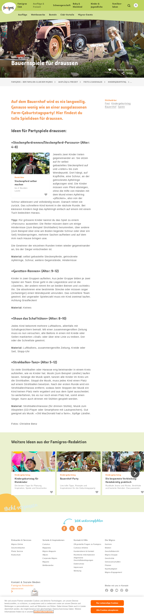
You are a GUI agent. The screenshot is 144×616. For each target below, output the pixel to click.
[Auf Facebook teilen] (64, 528)
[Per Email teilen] (79, 528)
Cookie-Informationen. (43, 612)
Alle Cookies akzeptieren (107, 610)
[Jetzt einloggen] (136, 5)
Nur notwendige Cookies (107, 603)
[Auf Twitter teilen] (72, 528)
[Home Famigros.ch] (9, 8)
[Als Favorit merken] (46, 194)
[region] (72, 606)
